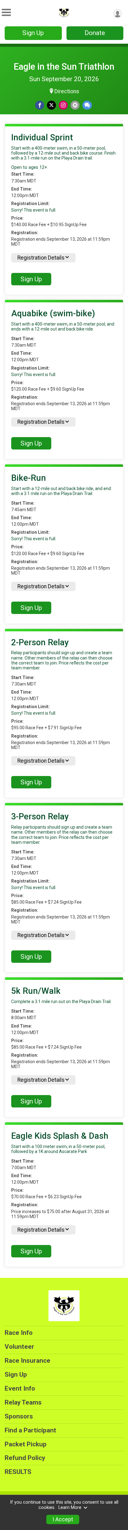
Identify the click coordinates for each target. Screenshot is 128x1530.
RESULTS (18, 1471)
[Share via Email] (75, 105)
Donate (95, 33)
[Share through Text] (87, 105)
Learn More (69, 1507)
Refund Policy (25, 1458)
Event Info (20, 1388)
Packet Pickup (26, 1444)
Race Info (19, 1332)
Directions (66, 91)
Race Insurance (27, 1360)
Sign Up (33, 33)
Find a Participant (30, 1430)
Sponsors (19, 1416)
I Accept (63, 1519)
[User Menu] (117, 13)
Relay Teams (23, 1402)
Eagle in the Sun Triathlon (64, 66)
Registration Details (41, 258)
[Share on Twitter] (51, 105)
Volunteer (19, 1346)
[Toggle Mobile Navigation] (6, 12)
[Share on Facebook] (39, 105)
